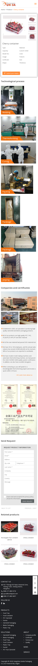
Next (35, 508)
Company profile (31, 635)
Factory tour (29, 640)
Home (3, 9)
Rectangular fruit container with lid (9, 539)
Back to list (6, 508)
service (27, 652)
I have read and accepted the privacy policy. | (20, 497)
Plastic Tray (6, 628)
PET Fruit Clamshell (9, 650)
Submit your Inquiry (12, 73)
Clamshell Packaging (9, 623)
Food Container (8, 615)
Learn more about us (25, 375)
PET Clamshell (7, 618)
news (26, 647)
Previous (28, 508)
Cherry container (28, 538)
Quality (28, 642)
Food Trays (6, 640)
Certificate (29, 637)
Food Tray (6, 613)
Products (9, 9)
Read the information (14, 499)
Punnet (5, 620)
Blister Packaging (8, 625)
